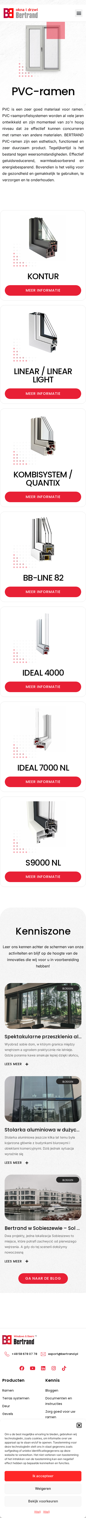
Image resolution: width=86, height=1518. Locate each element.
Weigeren (43, 1488)
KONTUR (43, 276)
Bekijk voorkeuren (43, 1501)
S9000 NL (43, 863)
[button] (79, 1425)
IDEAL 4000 (43, 673)
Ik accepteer (43, 1476)
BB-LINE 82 (43, 578)
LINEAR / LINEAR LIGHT (43, 375)
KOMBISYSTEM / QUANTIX (43, 479)
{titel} (37, 1511)
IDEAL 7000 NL (43, 768)
